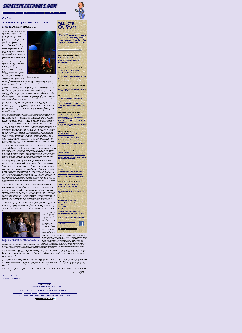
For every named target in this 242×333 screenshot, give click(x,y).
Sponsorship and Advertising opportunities (69, 211)
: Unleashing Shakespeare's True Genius (71, 176)
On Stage (22, 290)
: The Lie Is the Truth (67, 186)
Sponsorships (50, 295)
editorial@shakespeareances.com (20, 275)
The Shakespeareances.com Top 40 (67, 200)
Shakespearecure (39, 13)
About (60, 13)
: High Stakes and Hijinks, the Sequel (71, 103)
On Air (35, 290)
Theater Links (27, 293)
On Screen (29, 290)
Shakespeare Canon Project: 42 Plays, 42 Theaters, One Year (45, 286)
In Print (40, 290)
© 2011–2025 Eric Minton (44, 283)
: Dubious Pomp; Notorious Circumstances (71, 100)
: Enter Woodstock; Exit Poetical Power (70, 98)
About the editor (62, 206)
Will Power (18, 13)
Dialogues (28, 13)
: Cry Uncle (63, 152)
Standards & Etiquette (63, 208)
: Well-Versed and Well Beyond (68, 184)
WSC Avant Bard (6, 26)
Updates (26, 295)
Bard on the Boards (17, 293)
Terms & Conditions (60, 295)
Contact (69, 295)
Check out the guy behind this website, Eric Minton (71, 217)
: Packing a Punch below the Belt (70, 174)
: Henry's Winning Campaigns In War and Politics (72, 114)
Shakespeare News (44, 293)
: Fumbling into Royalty (68, 188)
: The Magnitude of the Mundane (68, 70)
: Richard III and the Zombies (68, 72)
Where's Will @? (50, 13)
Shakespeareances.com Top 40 (69, 293)
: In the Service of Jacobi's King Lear (69, 137)
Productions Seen (55, 293)
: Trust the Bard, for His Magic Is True (71, 155)
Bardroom (17, 278)
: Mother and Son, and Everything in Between (71, 171)
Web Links (34, 293)
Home (7, 13)
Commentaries (47, 290)
